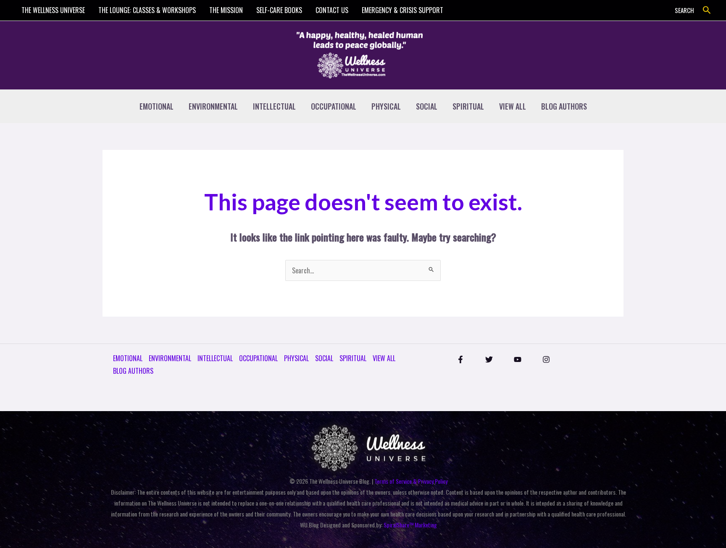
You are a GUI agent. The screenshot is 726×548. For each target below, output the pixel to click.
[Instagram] (546, 359)
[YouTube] (517, 359)
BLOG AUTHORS (564, 106)
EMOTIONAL (156, 106)
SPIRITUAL (468, 106)
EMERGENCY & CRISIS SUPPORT (402, 10)
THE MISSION (226, 10)
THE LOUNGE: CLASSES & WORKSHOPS (147, 10)
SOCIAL (426, 106)
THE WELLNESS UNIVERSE (53, 10)
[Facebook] (460, 359)
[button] (706, 10)
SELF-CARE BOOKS (279, 10)
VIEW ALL (512, 106)
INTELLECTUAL (274, 106)
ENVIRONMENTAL (213, 106)
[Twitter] (489, 359)
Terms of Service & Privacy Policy (410, 481)
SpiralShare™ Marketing (410, 524)
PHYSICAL (386, 106)
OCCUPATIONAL (333, 106)
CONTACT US (332, 10)
